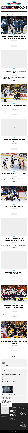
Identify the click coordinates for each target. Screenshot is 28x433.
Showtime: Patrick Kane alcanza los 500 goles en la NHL (12, 374)
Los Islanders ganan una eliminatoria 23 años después (14, 239)
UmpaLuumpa (15, 431)
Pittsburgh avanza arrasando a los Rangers (14, 342)
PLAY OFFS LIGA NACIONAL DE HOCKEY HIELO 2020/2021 (15, 415)
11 (14, 412)
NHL (13, 34)
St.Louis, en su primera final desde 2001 (14, 72)
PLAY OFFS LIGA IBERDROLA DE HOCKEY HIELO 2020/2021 (23, 426)
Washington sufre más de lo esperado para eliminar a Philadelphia (14, 307)
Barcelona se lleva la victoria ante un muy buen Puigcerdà (23, 415)
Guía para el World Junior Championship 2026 (11, 381)
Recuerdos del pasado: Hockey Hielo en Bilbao (15, 411)
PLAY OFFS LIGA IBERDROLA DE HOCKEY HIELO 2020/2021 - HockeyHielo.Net (23, 424)
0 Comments (13, 109)
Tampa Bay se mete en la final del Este (14, 140)
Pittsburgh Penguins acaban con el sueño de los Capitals (14, 106)
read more (14, 80)
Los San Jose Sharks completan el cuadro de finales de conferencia (14, 37)
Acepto (3, 405)
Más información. (5, 403)
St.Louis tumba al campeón (14, 206)
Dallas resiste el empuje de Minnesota (14, 273)
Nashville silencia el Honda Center (14, 174)
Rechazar (6, 405)
